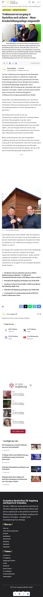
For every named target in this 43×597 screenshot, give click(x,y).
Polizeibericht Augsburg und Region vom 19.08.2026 (21, 290)
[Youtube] (31, 337)
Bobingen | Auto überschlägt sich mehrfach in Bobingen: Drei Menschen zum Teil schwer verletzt (14, 479)
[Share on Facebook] (6, 63)
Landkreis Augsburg (19, 10)
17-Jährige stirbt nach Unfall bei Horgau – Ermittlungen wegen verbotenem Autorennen (15, 457)
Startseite (4, 6)
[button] (3, 2)
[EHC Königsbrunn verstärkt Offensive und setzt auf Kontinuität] (36, 447)
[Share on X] (9, 63)
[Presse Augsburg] (11, 2)
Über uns (7, 524)
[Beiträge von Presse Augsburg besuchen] (4, 314)
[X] (31, 330)
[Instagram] (40, 314)
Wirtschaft (7, 10)
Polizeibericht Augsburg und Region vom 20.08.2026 (21, 280)
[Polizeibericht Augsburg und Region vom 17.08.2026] (36, 469)
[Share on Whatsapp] (30, 306)
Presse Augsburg (11, 68)
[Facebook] (38, 314)
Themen (7, 551)
